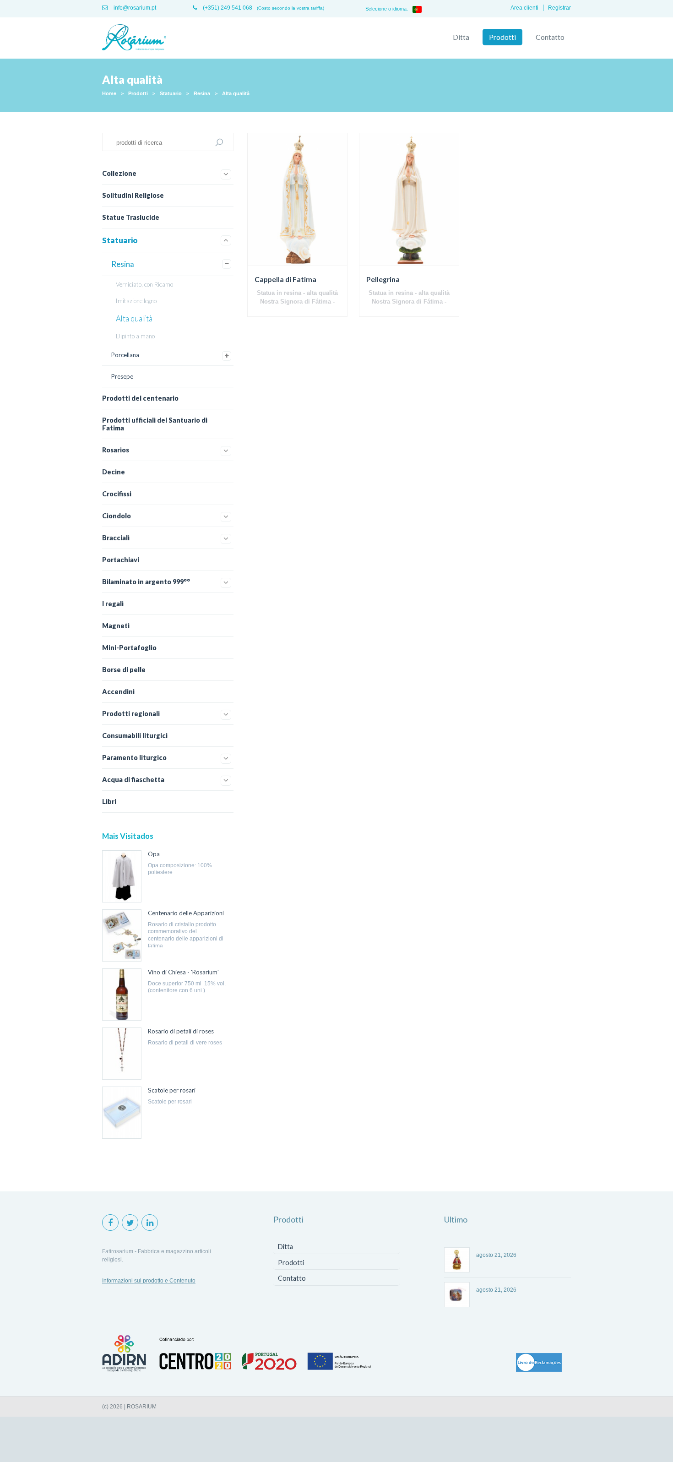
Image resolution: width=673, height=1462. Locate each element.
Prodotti (502, 37)
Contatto (550, 37)
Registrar (559, 8)
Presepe (122, 376)
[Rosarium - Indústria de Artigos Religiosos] (134, 38)
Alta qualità (236, 93)
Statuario (171, 93)
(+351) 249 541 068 (226, 8)
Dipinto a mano (135, 336)
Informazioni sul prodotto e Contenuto (148, 1280)
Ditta (461, 37)
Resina (202, 93)
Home (109, 93)
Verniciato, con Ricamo (144, 284)
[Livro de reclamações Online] (539, 1363)
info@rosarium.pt (134, 8)
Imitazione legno (136, 300)
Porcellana (125, 355)
